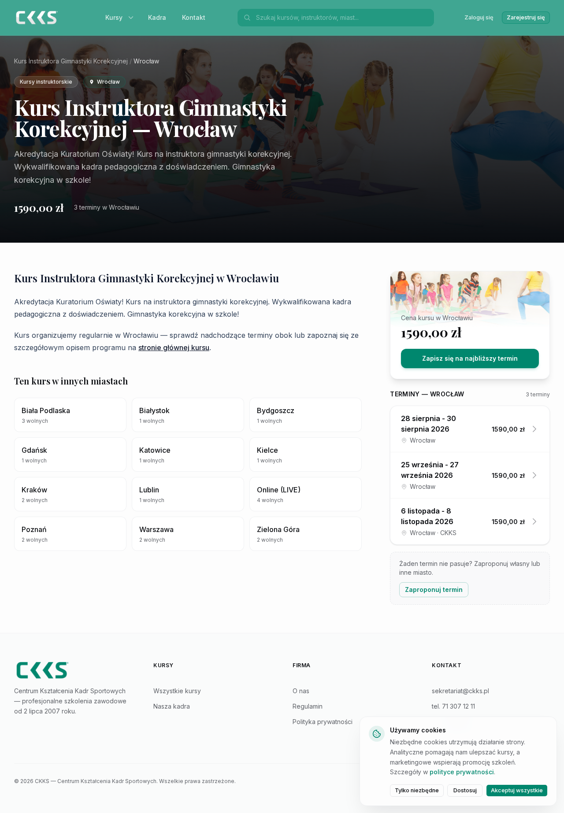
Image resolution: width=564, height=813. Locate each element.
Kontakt (193, 17)
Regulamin (308, 706)
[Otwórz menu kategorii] (132, 17)
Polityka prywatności (322, 721)
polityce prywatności (462, 772)
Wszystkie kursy (177, 691)
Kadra (157, 17)
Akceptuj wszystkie (517, 790)
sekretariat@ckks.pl (460, 691)
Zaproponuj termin (434, 589)
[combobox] (342, 17)
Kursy (113, 17)
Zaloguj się (479, 17)
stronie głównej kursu (173, 347)
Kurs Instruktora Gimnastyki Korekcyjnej (71, 61)
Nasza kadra (171, 706)
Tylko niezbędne (417, 790)
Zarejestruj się (526, 17)
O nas (301, 691)
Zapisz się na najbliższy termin (470, 358)
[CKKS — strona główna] (73, 670)
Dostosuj (465, 790)
